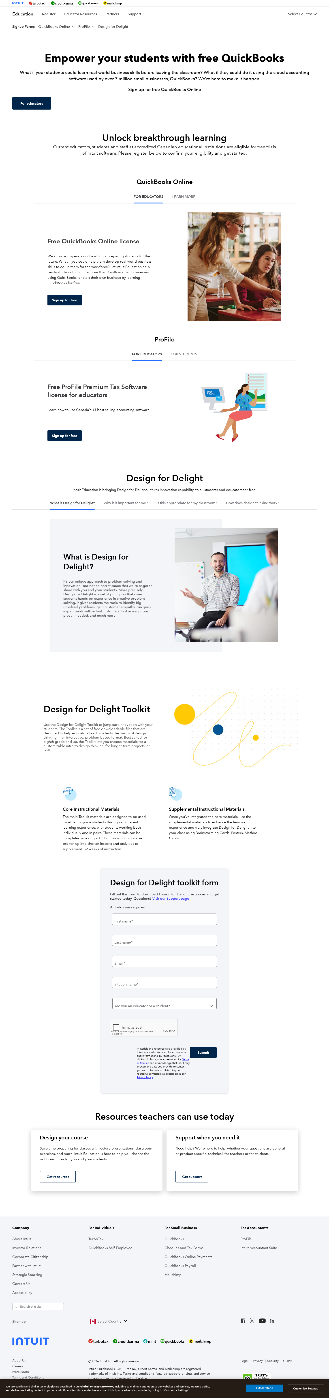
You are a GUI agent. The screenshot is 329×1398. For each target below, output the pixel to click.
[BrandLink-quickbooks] (88, 3)
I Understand (264, 1388)
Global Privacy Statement (96, 1386)
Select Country (110, 1321)
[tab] (148, 196)
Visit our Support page (170, 898)
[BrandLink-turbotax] (37, 3)
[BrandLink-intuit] (18, 3)
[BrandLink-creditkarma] (62, 3)
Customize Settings (305, 1388)
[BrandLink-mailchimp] (112, 3)
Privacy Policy (145, 1077)
